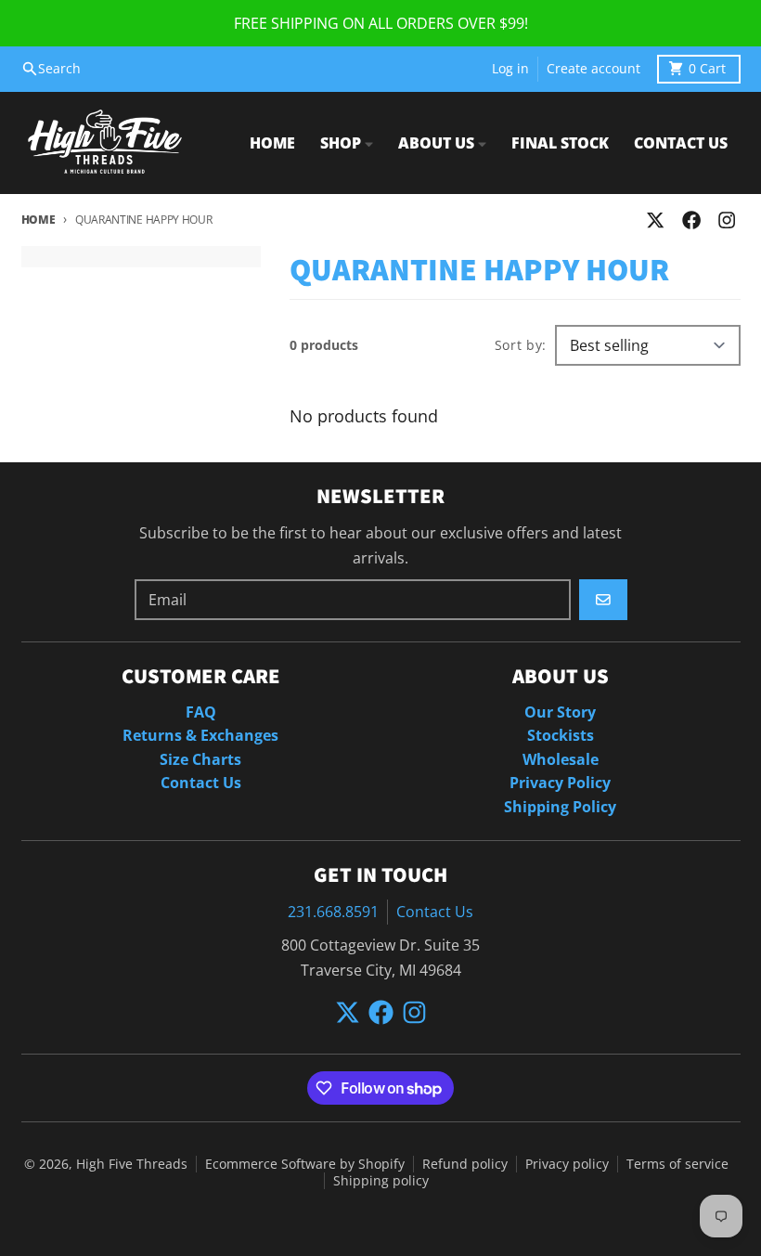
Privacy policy (567, 1164)
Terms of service (677, 1164)
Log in (510, 68)
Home (38, 219)
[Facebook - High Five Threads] (690, 220)
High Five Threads (131, 1164)
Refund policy (465, 1164)
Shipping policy (381, 1180)
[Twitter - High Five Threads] (655, 220)
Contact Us (434, 911)
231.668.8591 (333, 911)
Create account (593, 68)
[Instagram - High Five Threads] (726, 220)
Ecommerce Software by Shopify (305, 1164)
